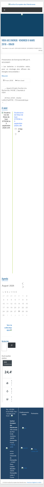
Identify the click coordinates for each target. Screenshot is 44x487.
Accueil (12, 48)
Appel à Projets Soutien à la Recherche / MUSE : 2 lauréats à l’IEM (14, 90)
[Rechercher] (11, 345)
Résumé (5, 76)
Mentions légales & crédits (34, 482)
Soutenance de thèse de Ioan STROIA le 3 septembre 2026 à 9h (18, 119)
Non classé (20, 80)
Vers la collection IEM (8, 327)
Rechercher (5, 341)
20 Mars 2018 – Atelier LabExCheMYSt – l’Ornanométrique (15, 100)
